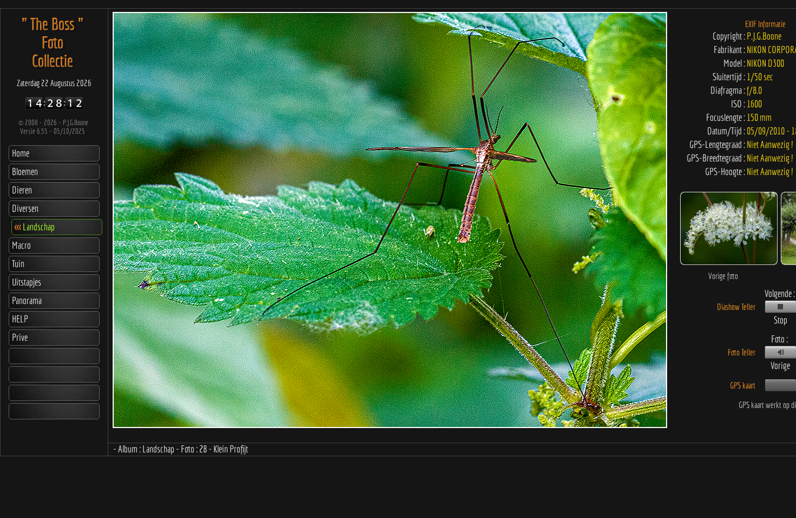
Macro (21, 245)
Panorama (27, 300)
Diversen (25, 208)
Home (20, 153)
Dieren (22, 190)
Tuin (18, 263)
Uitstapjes (26, 282)
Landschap (35, 226)
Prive (20, 337)
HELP (20, 319)
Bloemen (25, 171)
